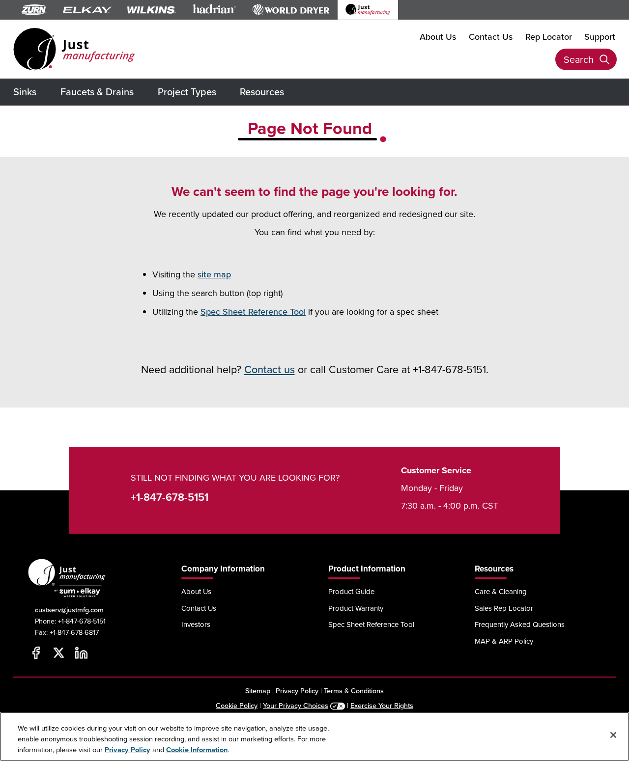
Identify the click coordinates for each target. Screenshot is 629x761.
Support (599, 36)
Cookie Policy (236, 705)
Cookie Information (197, 750)
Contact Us (491, 36)
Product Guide (351, 591)
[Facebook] (36, 653)
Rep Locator (548, 36)
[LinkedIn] (81, 653)
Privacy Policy (297, 690)
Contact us (269, 369)
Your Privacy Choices (295, 705)
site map (214, 274)
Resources (262, 91)
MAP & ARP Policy (504, 641)
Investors (195, 624)
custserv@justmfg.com (69, 609)
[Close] (613, 735)
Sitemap (257, 690)
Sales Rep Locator (504, 608)
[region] (314, 736)
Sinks (24, 91)
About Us (438, 36)
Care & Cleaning (501, 591)
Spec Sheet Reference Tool (253, 311)
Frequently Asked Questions (520, 624)
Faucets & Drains (97, 91)
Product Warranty (355, 608)
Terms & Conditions (354, 690)
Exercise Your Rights (381, 705)
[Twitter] (59, 653)
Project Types (187, 91)
